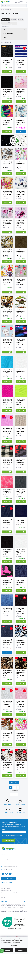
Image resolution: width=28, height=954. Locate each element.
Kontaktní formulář (8, 878)
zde (19, 942)
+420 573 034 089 (8, 869)
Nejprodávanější (6, 23)
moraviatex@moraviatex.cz (10, 866)
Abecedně (14, 23)
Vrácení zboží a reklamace (7, 895)
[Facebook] (2, 873)
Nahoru (15, 794)
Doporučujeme (5, 19)
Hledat (24, 5)
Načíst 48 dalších (14, 782)
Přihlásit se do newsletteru (9, 840)
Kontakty (3, 897)
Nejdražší (20, 19)
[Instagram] (6, 873)
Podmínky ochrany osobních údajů (9, 892)
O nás (2, 886)
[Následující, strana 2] (14, 787)
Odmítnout (7, 950)
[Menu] (26, 2)
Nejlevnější (13, 19)
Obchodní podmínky (5, 888)
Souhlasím (20, 950)
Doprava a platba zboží (6, 890)
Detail (21, 131)
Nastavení (14, 945)
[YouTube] (10, 873)
